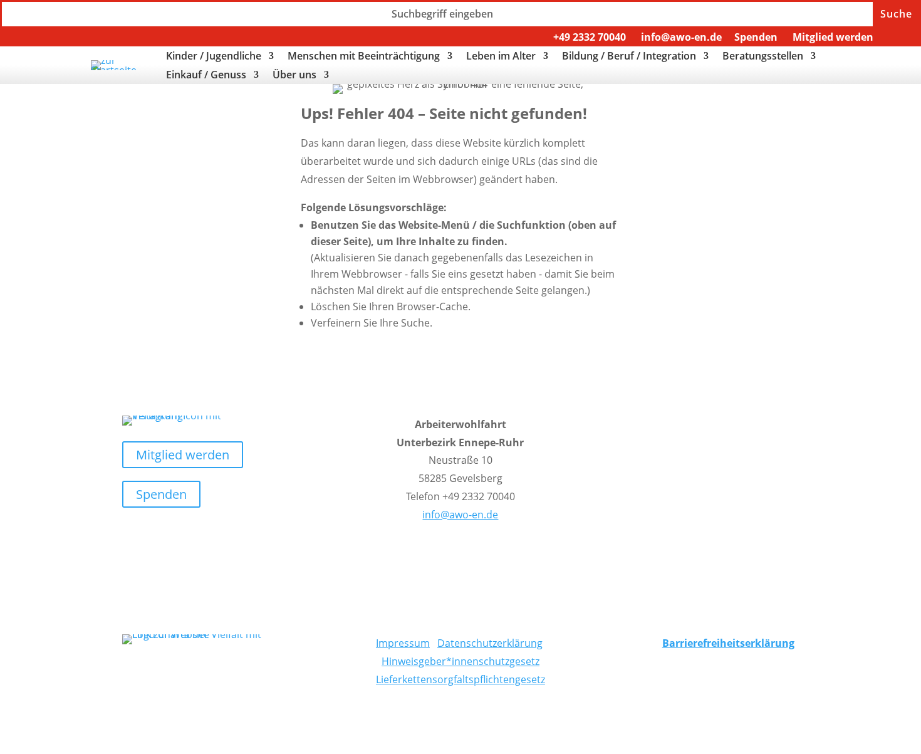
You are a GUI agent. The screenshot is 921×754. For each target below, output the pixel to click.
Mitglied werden (833, 37)
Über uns (294, 75)
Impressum (403, 643)
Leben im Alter (501, 57)
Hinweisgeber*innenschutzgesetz (460, 661)
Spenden (756, 37)
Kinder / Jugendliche (213, 57)
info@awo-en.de (681, 37)
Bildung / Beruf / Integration (629, 57)
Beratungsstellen (762, 57)
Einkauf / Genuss (206, 75)
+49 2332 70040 (589, 37)
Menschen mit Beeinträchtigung (364, 57)
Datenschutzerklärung (490, 643)
